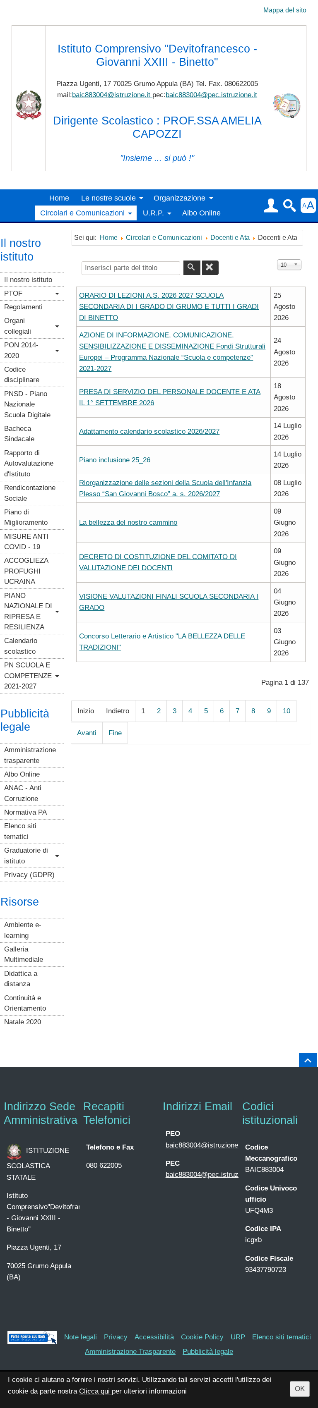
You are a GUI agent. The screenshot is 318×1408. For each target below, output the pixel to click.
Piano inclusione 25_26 (114, 460)
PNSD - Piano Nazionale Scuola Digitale (27, 404)
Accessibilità (154, 1337)
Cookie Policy (202, 1337)
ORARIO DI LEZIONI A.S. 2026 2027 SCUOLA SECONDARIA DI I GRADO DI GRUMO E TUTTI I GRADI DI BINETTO (169, 307)
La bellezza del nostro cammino (128, 522)
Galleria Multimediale (23, 954)
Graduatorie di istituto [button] (26, 855)
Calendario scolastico (20, 646)
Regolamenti (23, 307)
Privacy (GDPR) (29, 875)
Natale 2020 (22, 1022)
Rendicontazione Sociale (29, 493)
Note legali (80, 1337)
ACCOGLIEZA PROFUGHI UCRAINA (26, 571)
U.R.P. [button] (153, 213)
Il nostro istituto (28, 280)
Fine (115, 733)
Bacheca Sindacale (19, 434)
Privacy (116, 1337)
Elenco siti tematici (20, 831)
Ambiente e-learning (22, 930)
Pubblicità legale (208, 1351)
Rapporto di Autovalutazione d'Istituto (28, 463)
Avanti (86, 733)
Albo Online (201, 213)
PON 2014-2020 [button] (21, 350)
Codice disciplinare (21, 375)
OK (300, 1389)
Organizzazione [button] (179, 198)
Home (59, 198)
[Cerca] (191, 268)
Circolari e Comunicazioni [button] (82, 213)
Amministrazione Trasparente (130, 1351)
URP (238, 1337)
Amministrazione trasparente (30, 755)
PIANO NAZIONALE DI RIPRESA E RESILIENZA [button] (28, 611)
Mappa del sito (284, 10)
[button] (271, 205)
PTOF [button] (13, 293)
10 (286, 711)
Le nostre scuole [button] (108, 198)
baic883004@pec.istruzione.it (211, 95)
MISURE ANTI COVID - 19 (26, 542)
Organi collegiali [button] (17, 326)
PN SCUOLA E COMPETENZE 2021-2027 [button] (28, 675)
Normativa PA (25, 812)
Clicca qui (95, 1391)
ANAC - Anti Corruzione (22, 793)
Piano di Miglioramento (26, 517)
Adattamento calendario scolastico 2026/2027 (149, 431)
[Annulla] (210, 268)
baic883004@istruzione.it (112, 95)
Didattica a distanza (20, 979)
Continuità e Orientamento (25, 1003)
